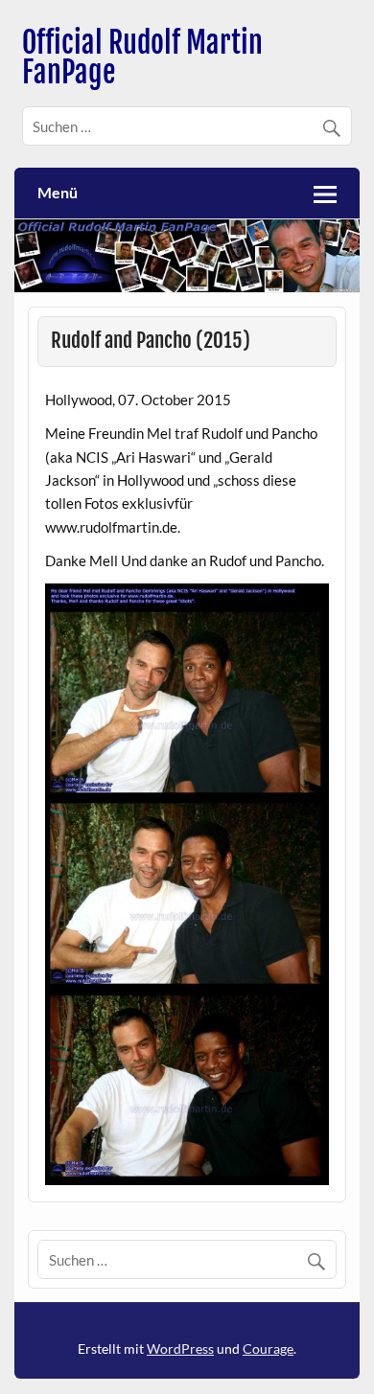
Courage (268, 1348)
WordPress (180, 1348)
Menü (57, 192)
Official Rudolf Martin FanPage (142, 57)
